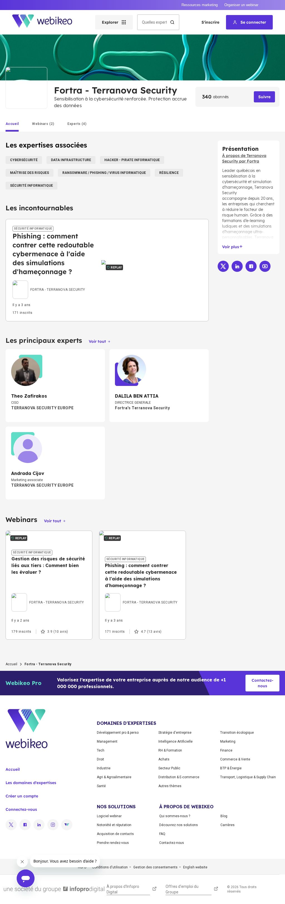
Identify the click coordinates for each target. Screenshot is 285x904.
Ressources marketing (199, 5)
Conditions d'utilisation (110, 867)
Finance (226, 750)
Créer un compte (22, 796)
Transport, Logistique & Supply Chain (248, 777)
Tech (100, 750)
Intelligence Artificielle (175, 741)
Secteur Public (169, 768)
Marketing (227, 741)
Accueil (11, 664)
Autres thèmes (169, 786)
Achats (163, 759)
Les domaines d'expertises (31, 782)
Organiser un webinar (241, 5)
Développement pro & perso (118, 733)
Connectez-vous (21, 809)
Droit (100, 759)
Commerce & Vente (235, 759)
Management (107, 741)
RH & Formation (170, 750)
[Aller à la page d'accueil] (47, 22)
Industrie (103, 768)
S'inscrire (210, 22)
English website (195, 867)
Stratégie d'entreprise (174, 733)
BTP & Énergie (231, 768)
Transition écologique (237, 733)
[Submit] (172, 22)
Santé (101, 786)
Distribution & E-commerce (178, 777)
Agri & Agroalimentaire (114, 777)
